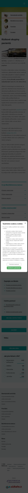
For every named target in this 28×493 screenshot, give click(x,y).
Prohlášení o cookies (19, 260)
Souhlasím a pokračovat (14, 268)
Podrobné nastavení (14, 264)
